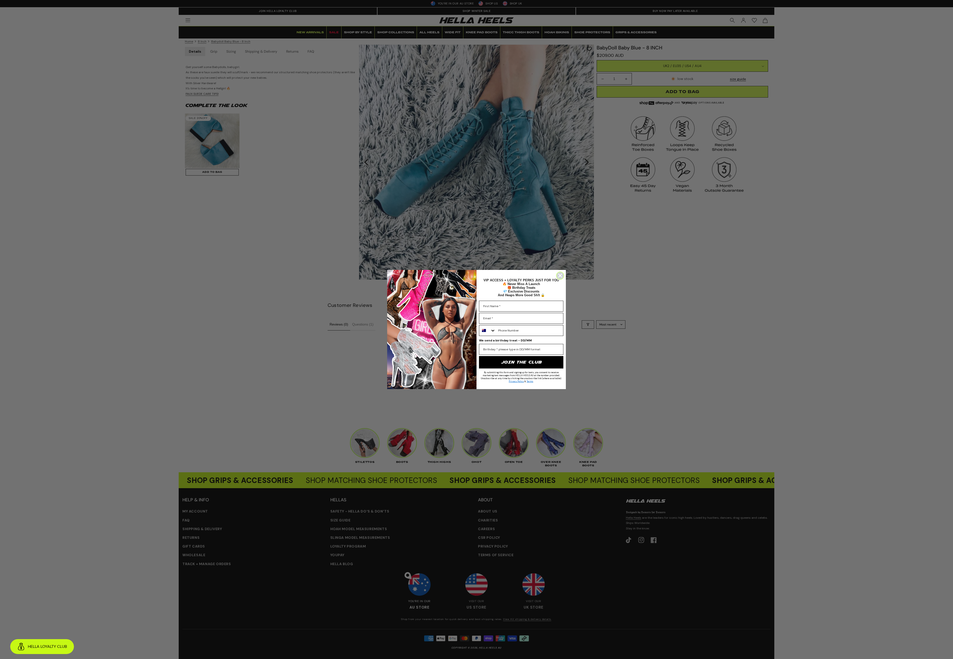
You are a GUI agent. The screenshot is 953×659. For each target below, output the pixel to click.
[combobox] (487, 330)
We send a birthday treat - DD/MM (505, 340)
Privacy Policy (516, 381)
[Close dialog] (560, 275)
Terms (530, 381)
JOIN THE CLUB (521, 362)
